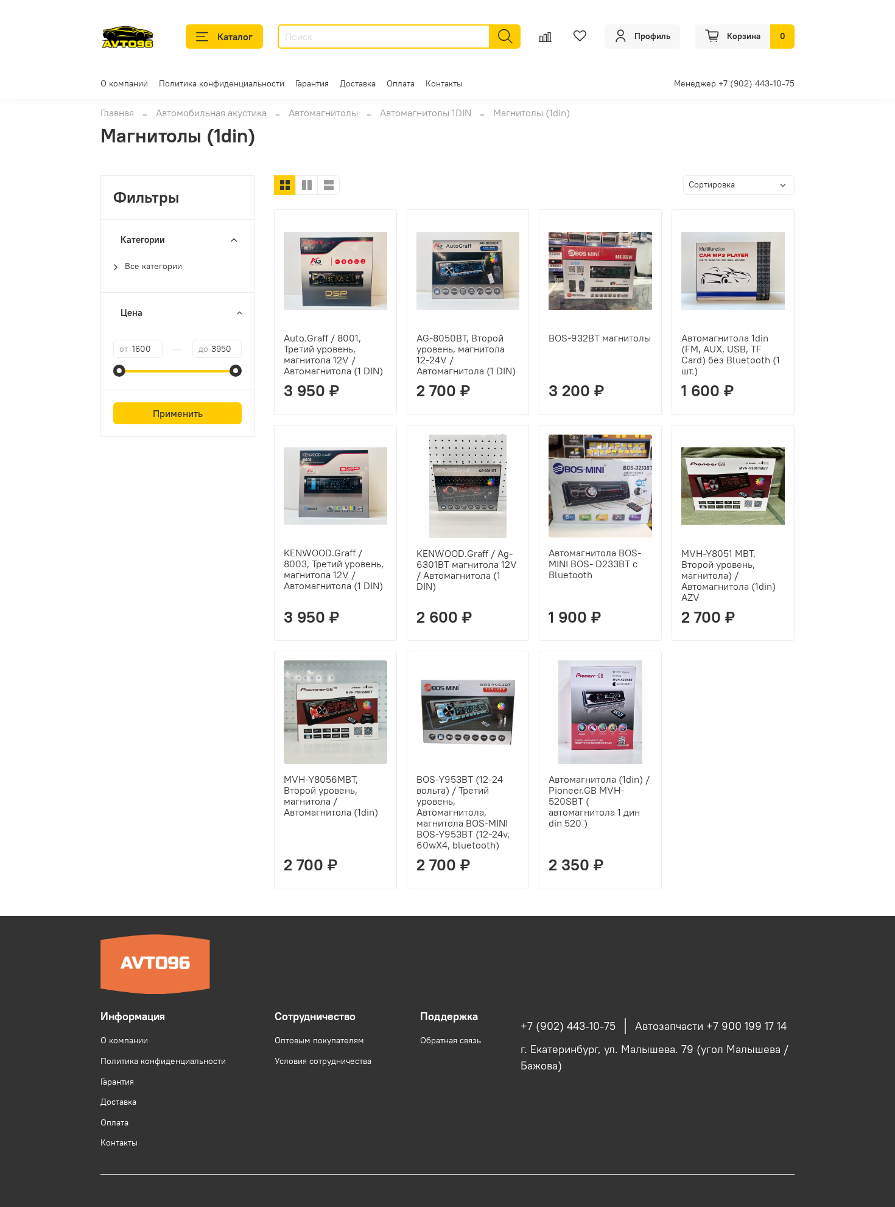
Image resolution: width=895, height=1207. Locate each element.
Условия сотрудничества (323, 1060)
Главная (117, 113)
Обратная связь (450, 1040)
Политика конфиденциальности (221, 83)
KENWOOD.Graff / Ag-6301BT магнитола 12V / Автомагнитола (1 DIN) (466, 569)
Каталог (235, 36)
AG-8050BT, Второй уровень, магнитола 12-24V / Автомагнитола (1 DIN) (466, 354)
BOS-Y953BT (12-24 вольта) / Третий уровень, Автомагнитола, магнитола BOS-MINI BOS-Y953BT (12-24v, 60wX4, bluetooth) (463, 812)
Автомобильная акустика (211, 113)
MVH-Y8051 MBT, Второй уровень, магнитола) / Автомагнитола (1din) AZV (728, 575)
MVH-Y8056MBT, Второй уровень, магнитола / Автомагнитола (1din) (331, 795)
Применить (178, 413)
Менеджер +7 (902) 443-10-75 (734, 83)
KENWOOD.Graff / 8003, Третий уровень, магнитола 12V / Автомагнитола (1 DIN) (334, 569)
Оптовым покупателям (319, 1040)
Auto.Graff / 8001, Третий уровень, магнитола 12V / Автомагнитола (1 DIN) (333, 354)
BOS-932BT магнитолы (600, 338)
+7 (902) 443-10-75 (568, 1026)
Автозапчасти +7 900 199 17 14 (711, 1026)
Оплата (401, 83)
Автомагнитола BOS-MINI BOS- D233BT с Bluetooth (595, 564)
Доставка (358, 83)
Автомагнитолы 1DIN (425, 113)
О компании (124, 83)
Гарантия (312, 83)
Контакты (444, 83)
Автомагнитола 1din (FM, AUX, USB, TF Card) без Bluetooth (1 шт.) (730, 354)
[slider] (119, 371)
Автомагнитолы (323, 113)
